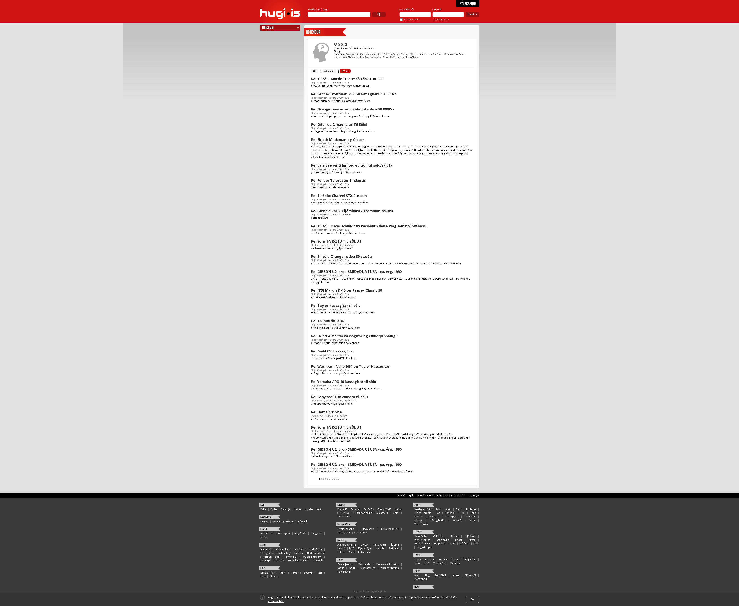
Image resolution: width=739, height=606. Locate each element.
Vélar (417, 570)
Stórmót (457, 520)
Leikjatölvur (470, 559)
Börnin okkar (450, 54)
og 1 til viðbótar (410, 56)
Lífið (262, 568)
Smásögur (394, 548)
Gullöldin (438, 536)
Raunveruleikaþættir (387, 564)
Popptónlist (352, 54)
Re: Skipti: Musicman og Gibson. (338, 139)
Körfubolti (470, 516)
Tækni (417, 555)
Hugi (416, 586)
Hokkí (473, 513)
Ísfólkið (395, 544)
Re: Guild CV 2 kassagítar (332, 351)
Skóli (319, 572)
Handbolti (450, 513)
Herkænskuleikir (316, 553)
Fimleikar (471, 509)
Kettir (320, 509)
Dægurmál (266, 516)
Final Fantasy (284, 553)
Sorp (263, 576)
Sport (417, 504)
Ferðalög (369, 509)
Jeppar (455, 575)
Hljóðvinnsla (395, 56)
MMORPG (291, 556)
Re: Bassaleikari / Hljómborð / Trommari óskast (352, 210)
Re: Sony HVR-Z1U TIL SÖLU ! (336, 241)
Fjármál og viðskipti (282, 521)
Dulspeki (355, 509)
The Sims (279, 560)
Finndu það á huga (318, 9)
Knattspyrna (425, 54)
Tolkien (341, 552)
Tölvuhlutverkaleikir (298, 560)
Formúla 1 (440, 575)
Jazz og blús (340, 56)
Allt (314, 71)
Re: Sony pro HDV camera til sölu (339, 396)
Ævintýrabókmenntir (360, 552)
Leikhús (341, 548)
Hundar (309, 509)
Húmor (294, 572)
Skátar (396, 513)
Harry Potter (379, 544)
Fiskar (263, 509)
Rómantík (308, 572)
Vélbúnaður (439, 563)
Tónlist (418, 531)
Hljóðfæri (412, 54)
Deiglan (264, 521)
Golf (438, 513)
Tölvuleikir (318, 560)
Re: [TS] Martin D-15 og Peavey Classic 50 (346, 290)
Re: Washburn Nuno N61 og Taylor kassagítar (350, 366)
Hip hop (454, 536)
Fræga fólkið (384, 509)
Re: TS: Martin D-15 (327, 320)
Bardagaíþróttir (422, 509)
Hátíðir (282, 572)
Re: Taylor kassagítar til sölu (336, 305)
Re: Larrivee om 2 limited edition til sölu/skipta (351, 165)
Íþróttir (418, 516)
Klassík (458, 540)
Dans (458, 509)
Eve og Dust (266, 553)
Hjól (463, 513)
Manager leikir (271, 556)
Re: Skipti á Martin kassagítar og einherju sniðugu (354, 336)
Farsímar (437, 54)
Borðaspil (300, 549)
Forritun (443, 559)
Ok (472, 599)
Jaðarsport (434, 516)
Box (438, 509)
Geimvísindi (266, 533)
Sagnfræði (300, 533)
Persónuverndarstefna (430, 495)
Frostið (401, 495)
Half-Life (298, 553)
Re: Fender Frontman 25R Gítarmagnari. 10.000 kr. (354, 94)
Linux (417, 563)
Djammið (342, 509)
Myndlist (380, 548)
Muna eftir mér (412, 19)
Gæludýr (285, 509)
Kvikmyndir (364, 564)
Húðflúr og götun (362, 513)
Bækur (396, 54)
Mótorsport (420, 579)
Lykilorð (436, 9)
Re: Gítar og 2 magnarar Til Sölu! (339, 124)
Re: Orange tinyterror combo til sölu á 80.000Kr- (352, 109)
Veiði (472, 520)
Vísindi (264, 537)
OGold (340, 44)
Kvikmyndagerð (373, 56)
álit (345, 71)
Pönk (453, 543)
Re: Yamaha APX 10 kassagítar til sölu (343, 381)
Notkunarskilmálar (455, 495)
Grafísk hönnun (345, 529)
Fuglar (273, 509)
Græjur (315, 415)
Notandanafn (406, 9)
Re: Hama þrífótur (326, 412)
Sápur (340, 568)
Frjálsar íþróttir (422, 513)
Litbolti (418, 520)
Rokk (403, 54)
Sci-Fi (352, 568)
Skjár (340, 559)
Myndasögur (365, 548)
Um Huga (474, 495)
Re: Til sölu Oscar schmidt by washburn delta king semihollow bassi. (369, 226)
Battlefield (266, 549)
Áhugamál (268, 28)
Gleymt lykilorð (441, 19)
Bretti (448, 509)
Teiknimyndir (344, 571)
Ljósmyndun (344, 532)
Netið (427, 563)
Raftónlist (464, 543)
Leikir (263, 545)
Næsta (335, 479)
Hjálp (411, 495)
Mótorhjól (470, 575)
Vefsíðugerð (361, 532)
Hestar (297, 509)
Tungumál (316, 533)
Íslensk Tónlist (384, 54)
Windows (455, 563)
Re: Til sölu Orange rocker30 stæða (341, 256)
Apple (462, 54)
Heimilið (344, 513)
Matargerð (382, 513)
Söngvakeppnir (367, 54)
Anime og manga (346, 544)
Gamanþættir (344, 564)
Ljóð (351, 548)
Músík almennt (422, 543)
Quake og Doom (312, 556)
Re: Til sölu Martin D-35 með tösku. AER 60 (347, 78)
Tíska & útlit (343, 516)
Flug (427, 575)
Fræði (263, 529)
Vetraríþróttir (421, 524)
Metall (472, 540)
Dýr (262, 504)
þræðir (329, 71)
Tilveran (273, 576)
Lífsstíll (341, 504)
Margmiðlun (344, 524)
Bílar (384, 56)
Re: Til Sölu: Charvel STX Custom (339, 195)
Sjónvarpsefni (368, 568)
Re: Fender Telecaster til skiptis (338, 180)
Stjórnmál (302, 521)
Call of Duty (316, 549)
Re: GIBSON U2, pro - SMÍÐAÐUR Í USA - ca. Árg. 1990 (356, 271)
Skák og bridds (355, 56)
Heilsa (398, 509)
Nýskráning (468, 3)
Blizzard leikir (283, 549)
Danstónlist (420, 536)
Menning (342, 540)
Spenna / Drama (390, 568)
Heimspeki (284, 533)
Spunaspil (265, 560)
